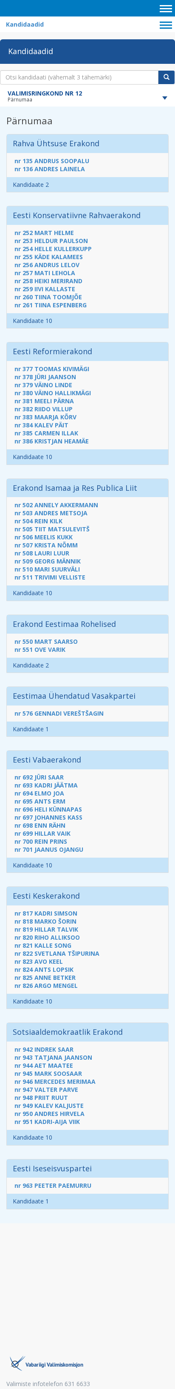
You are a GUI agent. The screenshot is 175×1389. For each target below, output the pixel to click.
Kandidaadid (25, 24)
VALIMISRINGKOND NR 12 (45, 93)
